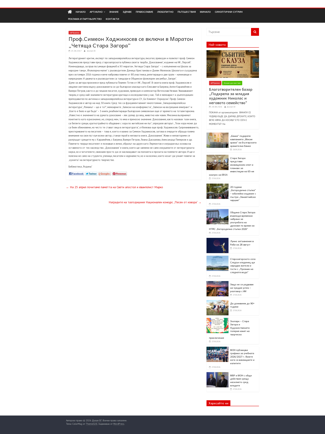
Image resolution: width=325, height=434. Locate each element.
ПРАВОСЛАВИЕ (144, 11)
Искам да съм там (232, 83)
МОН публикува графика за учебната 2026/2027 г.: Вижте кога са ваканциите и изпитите (242, 356)
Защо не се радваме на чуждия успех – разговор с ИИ (242, 287)
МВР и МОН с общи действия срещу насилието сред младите (241, 380)
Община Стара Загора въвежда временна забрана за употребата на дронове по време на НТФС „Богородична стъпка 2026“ (232, 220)
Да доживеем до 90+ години (242, 305)
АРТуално (96, 11)
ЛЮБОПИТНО (165, 11)
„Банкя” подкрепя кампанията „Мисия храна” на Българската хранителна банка (243, 141)
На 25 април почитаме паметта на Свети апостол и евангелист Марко (114, 187)
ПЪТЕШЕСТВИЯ (187, 11)
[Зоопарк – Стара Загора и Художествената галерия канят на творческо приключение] (218, 319)
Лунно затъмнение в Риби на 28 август (242, 242)
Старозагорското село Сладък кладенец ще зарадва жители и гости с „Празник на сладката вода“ (243, 265)
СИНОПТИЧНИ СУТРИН (229, 11)
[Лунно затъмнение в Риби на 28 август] (218, 239)
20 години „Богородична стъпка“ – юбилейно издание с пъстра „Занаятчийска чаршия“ (243, 193)
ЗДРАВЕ (127, 11)
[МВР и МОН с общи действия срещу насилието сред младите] (218, 374)
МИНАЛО (205, 11)
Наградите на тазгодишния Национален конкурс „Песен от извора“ (155, 202)
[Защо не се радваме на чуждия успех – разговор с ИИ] (218, 282)
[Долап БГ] (70, 11)
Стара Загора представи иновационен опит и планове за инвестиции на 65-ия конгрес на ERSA (231, 166)
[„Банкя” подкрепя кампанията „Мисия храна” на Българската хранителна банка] (218, 134)
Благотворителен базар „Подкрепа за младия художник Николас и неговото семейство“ (230, 96)
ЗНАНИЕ (114, 11)
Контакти (112, 19)
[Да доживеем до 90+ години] (218, 301)
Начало (81, 11)
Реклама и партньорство (85, 19)
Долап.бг (91, 51)
